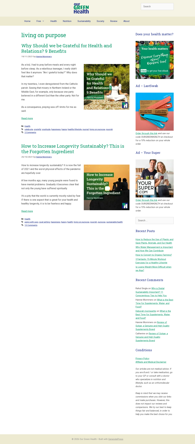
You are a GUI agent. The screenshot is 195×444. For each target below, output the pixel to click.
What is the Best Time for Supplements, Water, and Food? (154, 303)
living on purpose (97, 129)
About (126, 21)
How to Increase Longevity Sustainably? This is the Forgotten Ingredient (72, 148)
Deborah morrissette (146, 311)
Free (39, 21)
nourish (109, 129)
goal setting (44, 222)
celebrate (29, 129)
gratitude (46, 129)
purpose (101, 222)
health (70, 222)
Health (53, 21)
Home (27, 21)
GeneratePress (115, 439)
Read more (27, 118)
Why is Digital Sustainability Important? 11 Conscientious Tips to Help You (151, 292)
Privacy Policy (142, 358)
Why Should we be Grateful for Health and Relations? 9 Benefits (66, 48)
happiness (56, 129)
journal (86, 129)
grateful (37, 129)
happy (64, 129)
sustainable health (114, 222)
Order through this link (146, 133)
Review (113, 21)
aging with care (31, 222)
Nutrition (67, 21)
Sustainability (84, 21)
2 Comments (30, 132)
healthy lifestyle (75, 129)
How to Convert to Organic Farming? (154, 255)
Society (100, 21)
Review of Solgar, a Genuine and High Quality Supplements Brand (152, 326)
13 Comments (31, 225)
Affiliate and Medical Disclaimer (151, 362)
